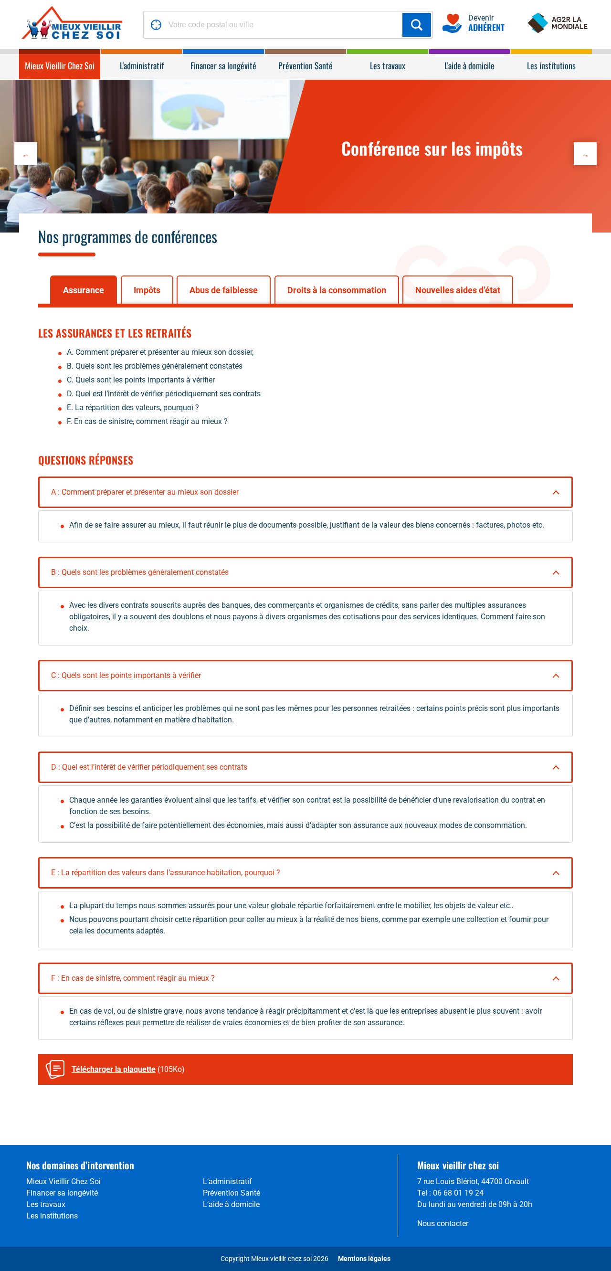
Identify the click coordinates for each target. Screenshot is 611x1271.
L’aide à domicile (231, 1204)
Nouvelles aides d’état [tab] (457, 290)
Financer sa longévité (62, 1192)
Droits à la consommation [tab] (336, 290)
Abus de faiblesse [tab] (224, 290)
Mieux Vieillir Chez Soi (63, 1181)
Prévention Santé (231, 1192)
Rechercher (416, 25)
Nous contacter (442, 1223)
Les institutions (52, 1215)
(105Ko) (128, 1069)
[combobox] (288, 25)
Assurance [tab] (83, 290)
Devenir (486, 24)
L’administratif (227, 1181)
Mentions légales (364, 1258)
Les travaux (45, 1204)
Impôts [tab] (147, 290)
